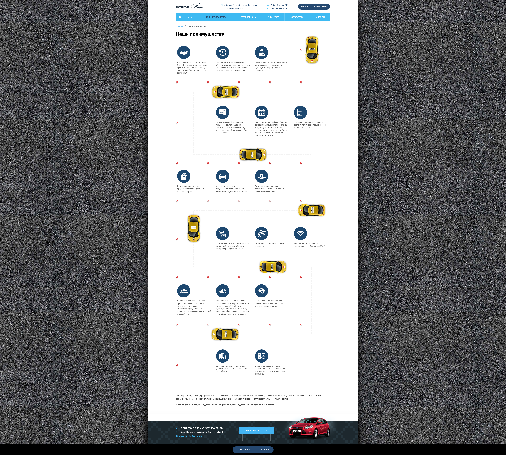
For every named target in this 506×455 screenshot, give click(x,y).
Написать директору (257, 430)
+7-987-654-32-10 (279, 5)
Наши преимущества (216, 17)
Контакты (320, 17)
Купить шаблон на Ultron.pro (253, 450)
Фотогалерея (297, 17)
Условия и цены (248, 17)
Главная (179, 26)
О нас (190, 17)
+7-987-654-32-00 (279, 8)
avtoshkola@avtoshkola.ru (190, 436)
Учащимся (273, 17)
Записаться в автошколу (314, 7)
